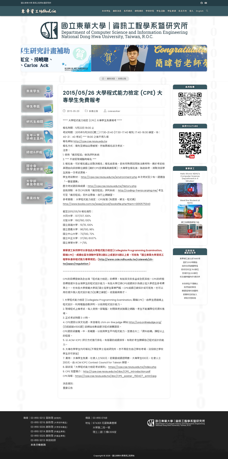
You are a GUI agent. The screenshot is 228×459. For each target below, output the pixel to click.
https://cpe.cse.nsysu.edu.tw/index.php (132, 367)
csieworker (114, 111)
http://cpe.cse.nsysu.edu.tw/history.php (112, 186)
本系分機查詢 (38, 444)
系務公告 (122, 78)
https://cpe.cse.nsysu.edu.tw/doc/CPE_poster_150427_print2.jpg (115, 376)
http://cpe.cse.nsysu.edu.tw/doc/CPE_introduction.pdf (116, 371)
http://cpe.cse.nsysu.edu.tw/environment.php (109, 177)
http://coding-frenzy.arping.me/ (138, 190)
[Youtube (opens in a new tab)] (205, 3)
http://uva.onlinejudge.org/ (145, 322)
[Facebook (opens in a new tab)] (202, 3)
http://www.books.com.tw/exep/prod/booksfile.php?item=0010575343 (106, 204)
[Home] (103, 78)
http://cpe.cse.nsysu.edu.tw (90, 141)
